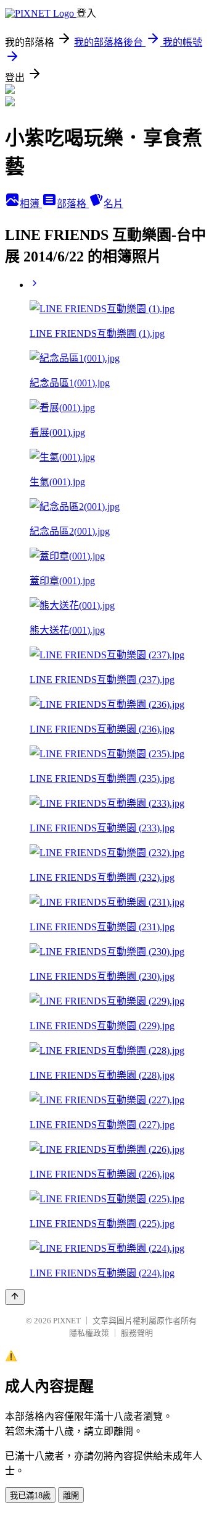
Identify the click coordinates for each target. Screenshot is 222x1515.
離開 (71, 1495)
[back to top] (15, 1297)
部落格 (73, 203)
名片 (113, 203)
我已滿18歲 (30, 1495)
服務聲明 (137, 1333)
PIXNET (67, 1320)
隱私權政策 (89, 1333)
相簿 (31, 203)
